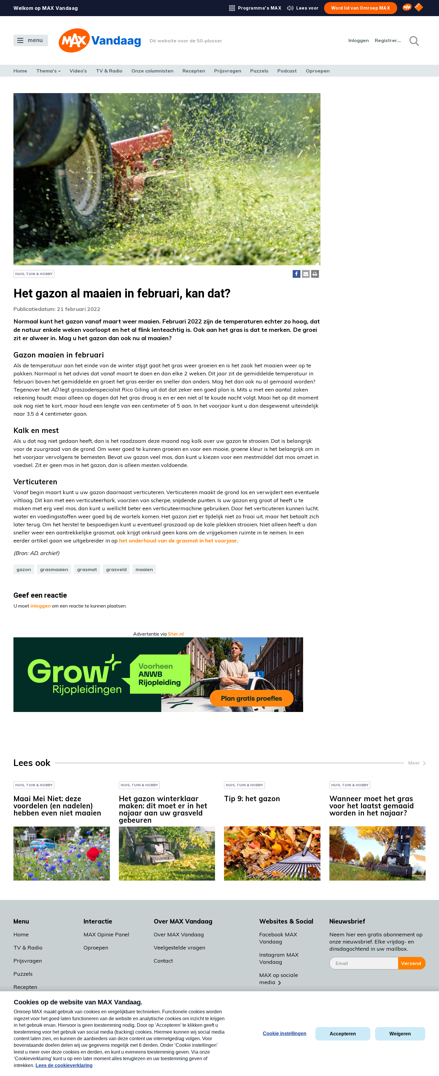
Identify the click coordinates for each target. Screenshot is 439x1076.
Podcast (287, 71)
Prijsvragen (227, 71)
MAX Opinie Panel (106, 934)
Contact (163, 960)
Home (20, 71)
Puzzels (259, 71)
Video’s (78, 71)
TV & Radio (109, 71)
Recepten (193, 71)
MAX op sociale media (278, 979)
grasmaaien (54, 569)
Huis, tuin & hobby (34, 274)
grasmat (87, 569)
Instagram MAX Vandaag (279, 958)
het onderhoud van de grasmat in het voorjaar (178, 540)
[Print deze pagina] (315, 274)
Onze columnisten (152, 71)
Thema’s (46, 71)
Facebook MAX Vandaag (278, 938)
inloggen (40, 606)
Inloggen (359, 40)
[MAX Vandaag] (100, 40)
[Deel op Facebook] (296, 274)
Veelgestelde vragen (179, 947)
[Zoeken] (414, 41)
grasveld (116, 569)
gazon (23, 569)
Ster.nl (176, 634)
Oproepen (318, 71)
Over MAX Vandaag (179, 934)
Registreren (388, 40)
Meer (414, 763)
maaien (144, 569)
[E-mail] (306, 274)
